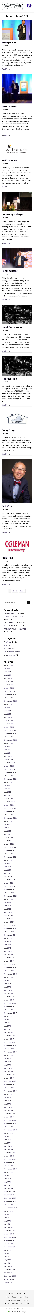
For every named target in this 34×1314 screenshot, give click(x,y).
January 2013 (9, 1195)
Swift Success (9, 160)
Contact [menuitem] (27, 1303)
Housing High (9, 379)
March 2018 (8, 993)
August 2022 (8, 821)
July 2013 (7, 1175)
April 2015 (8, 1107)
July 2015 (7, 1097)
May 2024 (7, 753)
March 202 (8, 1283)
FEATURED (8, 648)
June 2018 (7, 984)
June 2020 (7, 906)
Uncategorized (9, 655)
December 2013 (10, 1159)
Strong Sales (9, 42)
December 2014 (10, 1120)
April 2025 (8, 717)
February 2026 (9, 685)
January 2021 (9, 883)
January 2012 (9, 1234)
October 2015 (9, 1088)
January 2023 (9, 805)
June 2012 (7, 1218)
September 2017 (10, 1013)
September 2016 (10, 1052)
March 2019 (8, 954)
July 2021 (7, 863)
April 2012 (8, 1224)
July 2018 (7, 980)
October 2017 (9, 1010)
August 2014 (8, 1133)
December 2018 (10, 964)
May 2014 (7, 1143)
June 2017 (7, 1023)
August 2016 (8, 1055)
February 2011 (9, 1270)
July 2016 (7, 1058)
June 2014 (7, 1140)
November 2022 (10, 811)
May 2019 (7, 948)
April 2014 (8, 1146)
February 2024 (9, 763)
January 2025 (9, 727)
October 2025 (9, 698)
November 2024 (10, 733)
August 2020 (8, 899)
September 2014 (10, 1130)
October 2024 (9, 737)
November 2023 (10, 772)
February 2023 (9, 802)
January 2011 (9, 1273)
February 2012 (9, 1231)
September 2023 (10, 779)
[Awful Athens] (17, 88)
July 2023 (7, 785)
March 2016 (8, 1071)
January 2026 (9, 688)
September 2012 (10, 1208)
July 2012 (7, 1214)
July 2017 (7, 1019)
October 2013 (9, 1166)
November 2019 (10, 928)
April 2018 (8, 990)
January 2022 (9, 844)
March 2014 (8, 1149)
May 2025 (7, 714)
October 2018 (9, 971)
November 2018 (10, 967)
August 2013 (8, 1172)
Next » (22, 591)
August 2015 (8, 1094)
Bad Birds (7, 506)
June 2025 (7, 711)
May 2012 (7, 1221)
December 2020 (10, 886)
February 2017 (9, 1036)
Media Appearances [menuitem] (13, 1300)
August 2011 (8, 1250)
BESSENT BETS (9, 626)
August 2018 (8, 977)
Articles (7, 645)
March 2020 (8, 915)
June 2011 (7, 1256)
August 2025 (8, 704)
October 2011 (9, 1243)
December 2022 (10, 808)
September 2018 (10, 974)
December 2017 (10, 1003)
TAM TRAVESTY (10, 622)
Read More (6, 69)
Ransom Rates (10, 271)
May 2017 (7, 1026)
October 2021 (9, 854)
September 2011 (10, 1247)
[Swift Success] (17, 149)
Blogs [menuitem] (26, 1300)
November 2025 (10, 695)
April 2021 (8, 873)
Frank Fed (7, 558)
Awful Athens (9, 106)
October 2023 (9, 776)
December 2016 (10, 1042)
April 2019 (8, 951)
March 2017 (8, 1032)
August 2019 (8, 938)
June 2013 (7, 1179)
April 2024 (8, 756)
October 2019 (9, 932)
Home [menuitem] (11, 1294)
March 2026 (8, 681)
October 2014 (9, 1127)
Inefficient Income (12, 327)
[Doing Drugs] (17, 418)
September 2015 (10, 1091)
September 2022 (10, 818)
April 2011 (8, 1263)
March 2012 (8, 1227)
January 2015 (9, 1117)
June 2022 (7, 828)
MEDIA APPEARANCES (12, 652)
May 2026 (7, 675)
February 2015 (9, 1114)
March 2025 (8, 720)
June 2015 (7, 1101)
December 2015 (10, 1081)
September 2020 (10, 896)
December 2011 (10, 1237)
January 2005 (9, 1279)
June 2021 (7, 867)
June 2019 (7, 945)
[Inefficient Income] (17, 314)
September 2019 (10, 935)
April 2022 (8, 834)
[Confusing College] (17, 201)
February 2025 (9, 724)
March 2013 (8, 1188)
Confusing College (12, 214)
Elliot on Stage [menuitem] (11, 1297)
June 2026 (7, 672)
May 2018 (7, 987)
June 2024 (7, 750)
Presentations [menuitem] (23, 1297)
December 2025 (10, 691)
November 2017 (10, 1006)
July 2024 (7, 746)
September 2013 (10, 1169)
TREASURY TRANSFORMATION (15, 629)
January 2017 (9, 1039)
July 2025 (7, 707)
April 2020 (8, 912)
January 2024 (9, 766)
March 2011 (8, 1266)
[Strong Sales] (17, 30)
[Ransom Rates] (17, 258)
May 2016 (7, 1065)
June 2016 (7, 1062)
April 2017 (8, 1029)
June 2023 (7, 789)
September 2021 (10, 857)
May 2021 (7, 870)
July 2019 (7, 941)
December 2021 (10, 847)
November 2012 (10, 1201)
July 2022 (7, 824)
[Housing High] (17, 366)
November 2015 (10, 1084)
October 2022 (9, 815)
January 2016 (9, 1078)
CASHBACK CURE (10, 613)
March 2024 (8, 759)
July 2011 (7, 1253)
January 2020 (9, 922)
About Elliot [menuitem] (20, 1294)
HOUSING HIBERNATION (13, 617)
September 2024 (10, 740)
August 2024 (8, 743)
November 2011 (10, 1240)
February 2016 (9, 1075)
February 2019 (9, 958)
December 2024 (10, 730)
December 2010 (10, 1276)
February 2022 (9, 841)
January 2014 (9, 1156)
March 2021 (8, 876)
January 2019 (9, 961)
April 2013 (8, 1185)
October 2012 (9, 1205)
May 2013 (7, 1182)
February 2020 (9, 919)
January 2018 (9, 1000)
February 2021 (9, 880)
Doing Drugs (9, 430)
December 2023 (10, 769)
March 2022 (8, 837)
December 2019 (10, 925)
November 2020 (10, 889)
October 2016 (9, 1049)
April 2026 (8, 678)
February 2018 (9, 997)
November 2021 (10, 850)
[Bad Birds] (17, 481)
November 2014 (10, 1123)
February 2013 (9, 1191)
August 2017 (8, 1016)
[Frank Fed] (17, 546)
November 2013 (10, 1162)
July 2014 (7, 1136)
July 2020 (7, 902)
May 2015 (7, 1104)
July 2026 (7, 668)
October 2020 (9, 893)
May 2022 (7, 831)
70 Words (7, 642)
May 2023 (7, 792)
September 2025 (10, 701)
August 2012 (8, 1211)
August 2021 (8, 860)
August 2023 (8, 782)
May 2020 (7, 909)
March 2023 (8, 798)
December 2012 (10, 1198)
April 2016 (8, 1068)
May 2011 (7, 1260)
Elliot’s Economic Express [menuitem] (13, 1303)
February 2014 (9, 1153)
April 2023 (8, 795)
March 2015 (8, 1110)
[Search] (28, 602)
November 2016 (10, 1045)
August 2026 (8, 665)
